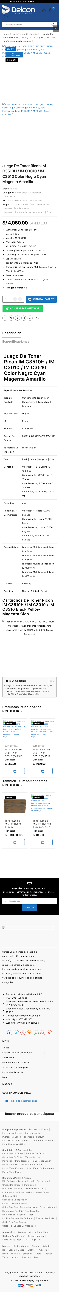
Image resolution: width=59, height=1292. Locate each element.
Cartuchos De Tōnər (12, 1153)
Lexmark (15, 1253)
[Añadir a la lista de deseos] (37, 318)
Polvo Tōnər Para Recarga (15, 1161)
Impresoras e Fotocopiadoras (17, 1052)
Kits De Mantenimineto (14, 1181)
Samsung (27, 1253)
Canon (21, 1250)
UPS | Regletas (32, 1239)
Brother (31, 1250)
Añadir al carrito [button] (15, 771)
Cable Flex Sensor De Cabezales (19, 1226)
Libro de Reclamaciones (24, 1100)
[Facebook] (4, 318)
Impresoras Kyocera (43, 1140)
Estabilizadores (36, 1236)
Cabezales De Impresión (14, 1199)
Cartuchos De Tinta (12, 1157)
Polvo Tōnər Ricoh (11, 1172)
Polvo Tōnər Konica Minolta (40, 1168)
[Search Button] (52, 24)
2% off (10, 49)
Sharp (38, 1253)
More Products (10, 710)
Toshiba (48, 1253)
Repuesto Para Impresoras (17, 208)
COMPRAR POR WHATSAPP (24, 308)
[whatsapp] (36, 1032)
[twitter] (16, 1032)
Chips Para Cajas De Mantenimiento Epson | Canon (28, 1207)
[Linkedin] (30, 318)
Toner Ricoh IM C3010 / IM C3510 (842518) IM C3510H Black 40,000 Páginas (14, 756)
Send (28, 907)
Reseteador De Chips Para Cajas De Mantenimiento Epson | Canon (20, 1213)
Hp (3, 1250)
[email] (42, 1032)
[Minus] (15, 299)
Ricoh (16, 234)
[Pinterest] (17, 318)
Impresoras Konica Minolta (15, 1140)
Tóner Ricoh (9, 196)
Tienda (5, 1047)
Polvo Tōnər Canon (41, 1161)
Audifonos (44, 1232)
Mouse (32, 1232)
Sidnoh (46, 1246)
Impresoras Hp (32, 1133)
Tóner (16, 413)
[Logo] (18, 9)
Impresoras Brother (12, 1133)
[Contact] (6, 16)
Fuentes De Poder (45, 1218)
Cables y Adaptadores (13, 1236)
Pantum (35, 1246)
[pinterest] (29, 1032)
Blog (4, 1077)
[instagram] (22, 1032)
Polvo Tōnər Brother (31, 1164)
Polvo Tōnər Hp (10, 1164)
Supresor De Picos (11, 1239)
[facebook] (9, 1032)
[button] (56, 28)
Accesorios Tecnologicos (15, 1067)
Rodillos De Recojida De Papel (17, 1218)
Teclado (22, 1232)
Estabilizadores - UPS (13, 1144)
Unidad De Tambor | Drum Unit (18, 1185)
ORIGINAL (11, 60)
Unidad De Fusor (35, 1188)
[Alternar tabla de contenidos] (49, 681)
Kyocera (43, 1250)
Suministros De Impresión (26, 34)
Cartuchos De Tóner (24, 204)
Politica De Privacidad (13, 1072)
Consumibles (42, 204)
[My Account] (44, 9)
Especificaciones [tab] (15, 341)
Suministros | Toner (42, 212)
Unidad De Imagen (38, 1181)
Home (6, 34)
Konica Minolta (21, 1246)
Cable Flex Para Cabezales (16, 1222)
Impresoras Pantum (34, 1137)
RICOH (13, 188)
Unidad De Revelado (12, 1188)
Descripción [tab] (11, 333)
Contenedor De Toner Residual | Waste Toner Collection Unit (25, 1194)
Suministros (8, 1057)
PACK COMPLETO (14, 54)
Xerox (5, 1257)
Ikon (36, 1257)
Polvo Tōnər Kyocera (12, 1168)
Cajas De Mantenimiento (15, 1203)
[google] (49, 1032)
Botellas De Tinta (35, 1153)
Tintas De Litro (32, 1157)
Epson (11, 1250)
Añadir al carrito (43, 299)
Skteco (15, 1257)
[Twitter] (11, 318)
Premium (26, 1257)
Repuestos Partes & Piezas (17, 212)
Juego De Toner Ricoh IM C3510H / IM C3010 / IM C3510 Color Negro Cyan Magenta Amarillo (29, 367)
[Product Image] (29, 72)
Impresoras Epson (38, 1129)
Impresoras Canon (11, 1137)
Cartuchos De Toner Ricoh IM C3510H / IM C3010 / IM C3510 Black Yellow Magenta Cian (29, 692)
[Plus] (20, 299)
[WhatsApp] (23, 318)
